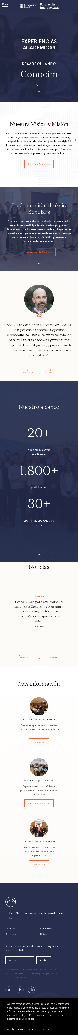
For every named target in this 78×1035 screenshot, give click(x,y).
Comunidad (46, 929)
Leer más (39, 647)
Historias (39, 864)
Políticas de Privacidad (17, 973)
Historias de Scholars (39, 251)
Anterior (28, 373)
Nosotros (39, 742)
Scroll (39, 85)
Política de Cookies (21, 1029)
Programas (10, 934)
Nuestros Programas (39, 164)
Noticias (44, 934)
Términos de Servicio (16, 977)
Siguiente (50, 373)
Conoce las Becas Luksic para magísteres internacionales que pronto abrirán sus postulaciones (39, 636)
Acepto (47, 1029)
